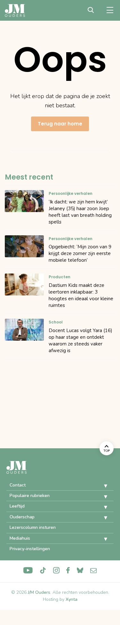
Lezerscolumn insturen (33, 527)
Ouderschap (22, 517)
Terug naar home (60, 123)
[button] (101, 485)
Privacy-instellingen (30, 549)
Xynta (71, 599)
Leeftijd (17, 506)
